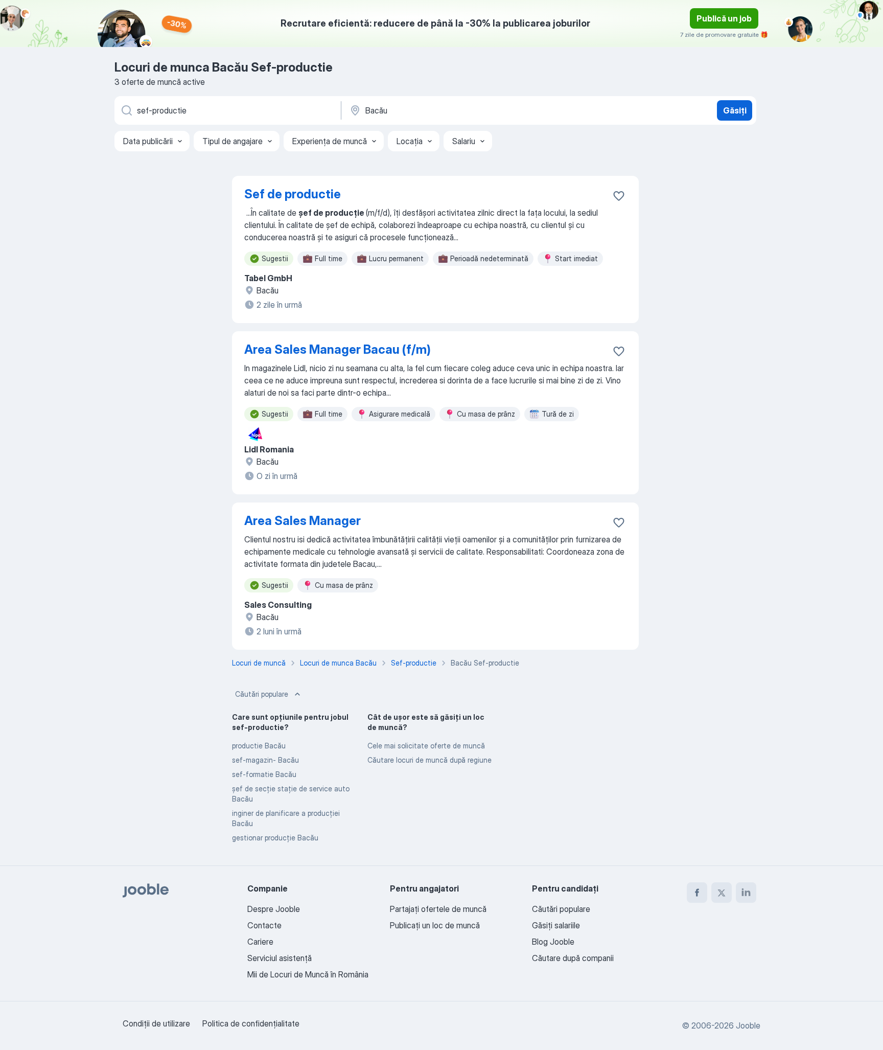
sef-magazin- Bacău (265, 760)
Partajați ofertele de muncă (438, 909)
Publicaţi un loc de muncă (435, 925)
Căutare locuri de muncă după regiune (429, 760)
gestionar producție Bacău (275, 837)
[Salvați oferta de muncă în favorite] (619, 196)
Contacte (264, 925)
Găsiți (735, 110)
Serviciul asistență (279, 958)
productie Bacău (259, 745)
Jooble (748, 1025)
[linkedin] (746, 892)
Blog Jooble (553, 942)
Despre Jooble (273, 909)
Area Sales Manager (302, 520)
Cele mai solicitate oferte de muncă (426, 745)
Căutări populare (261, 694)
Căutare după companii (573, 958)
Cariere (260, 942)
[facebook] (697, 892)
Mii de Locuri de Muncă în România (307, 974)
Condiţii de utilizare (156, 1023)
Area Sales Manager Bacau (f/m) (337, 349)
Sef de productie (292, 194)
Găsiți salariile (556, 925)
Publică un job (724, 18)
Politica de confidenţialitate (250, 1023)
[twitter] (721, 892)
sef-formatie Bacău (264, 774)
